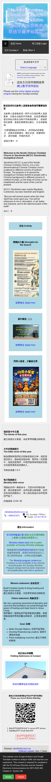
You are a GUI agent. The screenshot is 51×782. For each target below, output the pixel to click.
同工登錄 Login (39, 43)
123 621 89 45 (40, 517)
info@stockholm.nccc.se (16, 512)
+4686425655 (13, 515)
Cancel (21, 777)
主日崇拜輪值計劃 (15, 535)
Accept (8, 777)
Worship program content (26, 560)
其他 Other (28, 50)
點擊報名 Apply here (25, 303)
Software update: (26, 751)
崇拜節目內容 (26, 550)
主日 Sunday (10, 50)
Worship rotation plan (19, 542)
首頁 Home (16, 43)
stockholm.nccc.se (22, 748)
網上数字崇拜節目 (28, 86)
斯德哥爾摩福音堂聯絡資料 (26, 684)
